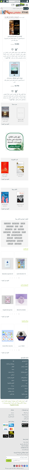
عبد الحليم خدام (8, 229)
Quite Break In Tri (21, 274)
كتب (26, 401)
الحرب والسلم (10, 238)
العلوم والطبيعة (11, 383)
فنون (26, 364)
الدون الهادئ (10, 244)
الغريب (21, 226)
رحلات (26, 391)
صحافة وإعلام (24, 378)
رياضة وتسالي (24, 386)
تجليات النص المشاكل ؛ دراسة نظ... (14, 78)
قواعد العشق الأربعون (10, 241)
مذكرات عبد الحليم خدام (16, 235)
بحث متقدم (21, 401)
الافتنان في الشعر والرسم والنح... (14, 36)
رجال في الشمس (7, 232)
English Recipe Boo (7, 310)
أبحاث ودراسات (7, 403)
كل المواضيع (24, 361)
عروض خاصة (8, 401)
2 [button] (16, 278)
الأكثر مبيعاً (20, 403)
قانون (26, 397)
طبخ (26, 369)
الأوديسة (24, 232)
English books (14, 405)
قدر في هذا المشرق (20, 204)
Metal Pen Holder (21, 310)
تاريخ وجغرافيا (24, 372)
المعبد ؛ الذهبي (4, 175)
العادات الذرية (21, 229)
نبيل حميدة (20, 176)
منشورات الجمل (18, 244)
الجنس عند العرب (18, 238)
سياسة (12, 386)
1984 (8, 235)
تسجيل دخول (24, 1)
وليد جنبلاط (20, 206)
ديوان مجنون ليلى (16, 232)
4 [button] (12, 278)
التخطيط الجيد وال (20, 175)
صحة (13, 369)
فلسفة (26, 389)
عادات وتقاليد (11, 391)
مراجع (13, 380)
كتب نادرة (14, 403)
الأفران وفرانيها (20, 119)
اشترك (8, 461)
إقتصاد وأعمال (24, 367)
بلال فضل (4, 206)
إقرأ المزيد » (7, 58)
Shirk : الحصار (21, 346)
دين (26, 383)
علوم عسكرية (24, 394)
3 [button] (14, 278)
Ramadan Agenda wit (7, 274)
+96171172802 (24, 446)
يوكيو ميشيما (4, 176)
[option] (21, 264)
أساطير (12, 375)
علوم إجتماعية (11, 389)
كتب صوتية (15, 401)
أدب (26, 375)
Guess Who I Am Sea (7, 346)
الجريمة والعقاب (9, 226)
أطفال (13, 367)
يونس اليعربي (5, 121)
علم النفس (12, 394)
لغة (13, 361)
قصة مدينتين (20, 241)
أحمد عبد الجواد (20, 121)
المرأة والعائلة (24, 380)
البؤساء (16, 226)
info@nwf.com (24, 448)
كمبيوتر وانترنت (10, 378)
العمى (15, 229)
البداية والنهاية (7, 223)
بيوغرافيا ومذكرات (10, 364)
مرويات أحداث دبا (5, 119)
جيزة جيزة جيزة (5, 204)
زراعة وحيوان (11, 372)
